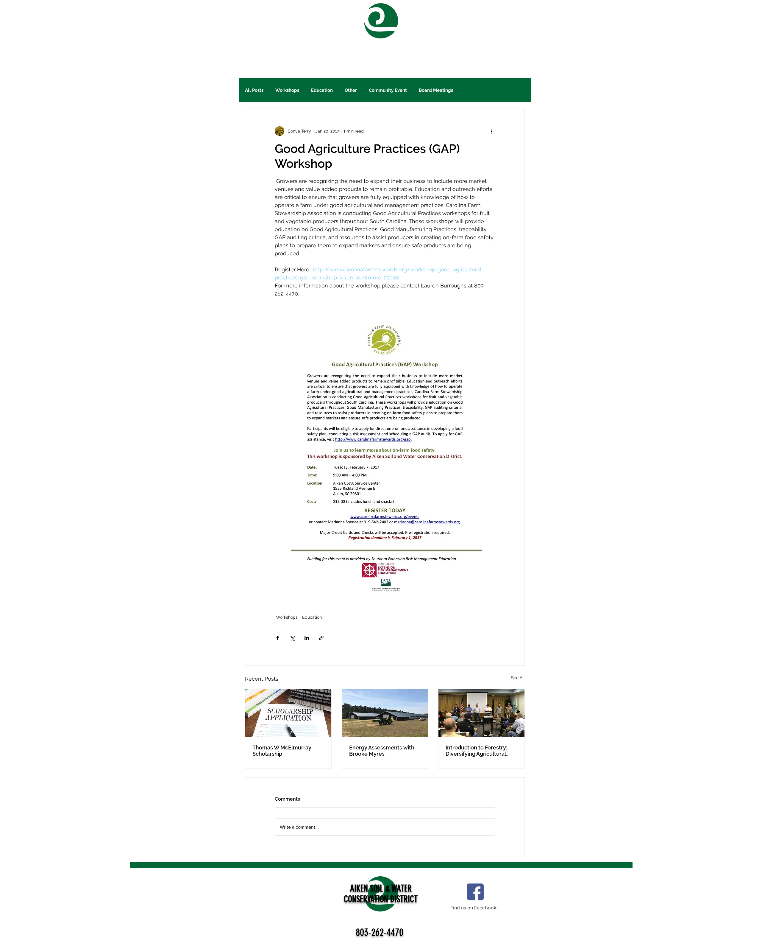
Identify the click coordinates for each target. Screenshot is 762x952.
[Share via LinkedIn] (307, 638)
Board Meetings (436, 90)
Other (351, 90)
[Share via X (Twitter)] (292, 638)
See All (518, 677)
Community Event (388, 90)
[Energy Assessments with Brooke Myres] (385, 713)
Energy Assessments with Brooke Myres (381, 750)
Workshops (287, 90)
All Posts (254, 90)
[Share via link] (321, 638)
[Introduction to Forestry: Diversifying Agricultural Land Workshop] (481, 713)
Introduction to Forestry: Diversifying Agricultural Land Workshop (476, 750)
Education (322, 90)
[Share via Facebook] (277, 638)
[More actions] (491, 131)
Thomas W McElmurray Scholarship (281, 750)
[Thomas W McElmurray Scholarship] (288, 713)
